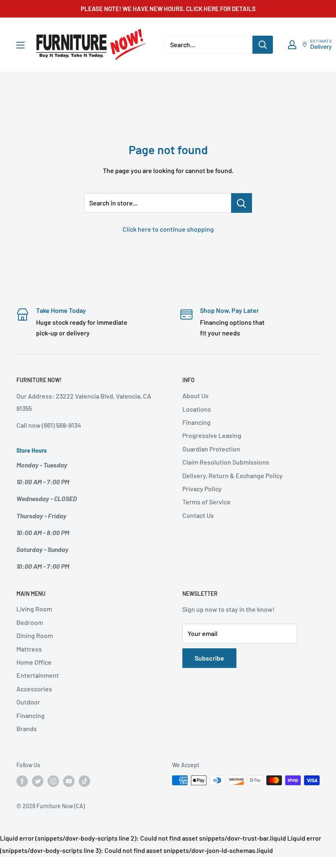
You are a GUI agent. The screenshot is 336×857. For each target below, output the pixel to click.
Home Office (34, 662)
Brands (26, 728)
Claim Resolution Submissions (225, 462)
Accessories (34, 689)
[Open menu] (20, 45)
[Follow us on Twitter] (37, 781)
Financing (196, 422)
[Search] (262, 45)
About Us (195, 395)
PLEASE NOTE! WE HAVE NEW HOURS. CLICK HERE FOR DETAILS (168, 8)
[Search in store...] (241, 203)
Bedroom (29, 622)
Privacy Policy (202, 488)
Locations (196, 409)
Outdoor (28, 702)
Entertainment (37, 675)
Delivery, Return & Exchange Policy (232, 475)
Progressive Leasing (211, 435)
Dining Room (34, 635)
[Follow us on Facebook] (22, 781)
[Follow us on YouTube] (69, 781)
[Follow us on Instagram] (53, 781)
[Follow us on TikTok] (84, 781)
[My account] (292, 44)
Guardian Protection (211, 449)
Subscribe (209, 658)
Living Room (34, 609)
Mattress (29, 649)
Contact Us (198, 515)
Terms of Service (206, 502)
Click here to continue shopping (168, 229)
